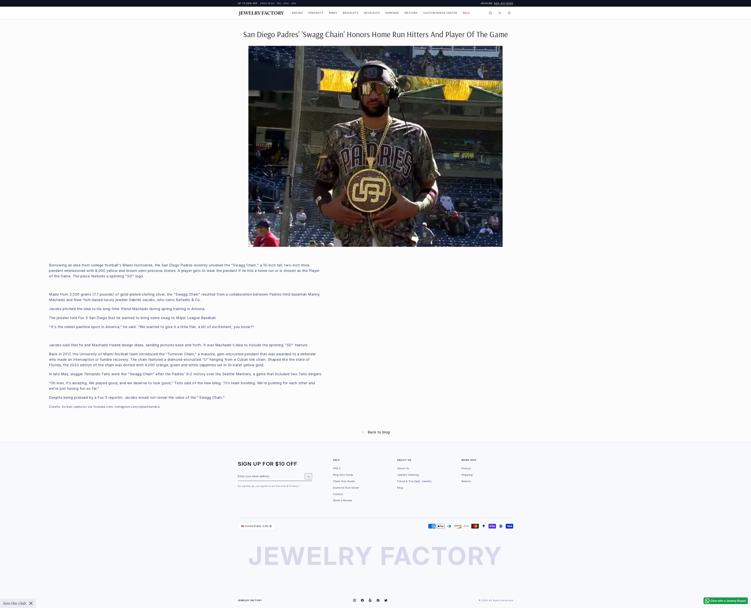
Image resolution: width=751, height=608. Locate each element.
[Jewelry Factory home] (261, 13)
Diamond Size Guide (346, 487)
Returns (466, 481)
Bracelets (351, 13)
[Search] (490, 13)
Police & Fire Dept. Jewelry (414, 481)
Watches (411, 13)
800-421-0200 (503, 3)
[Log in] (500, 13)
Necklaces (372, 13)
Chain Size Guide (344, 481)
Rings (333, 13)
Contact (338, 494)
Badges (297, 13)
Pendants (315, 13)
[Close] (30, 603)
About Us (403, 468)
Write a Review (342, 500)
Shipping (467, 474)
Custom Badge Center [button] (440, 13)
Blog (400, 487)
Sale (466, 13)
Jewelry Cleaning (408, 474)
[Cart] (509, 13)
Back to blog (379, 432)
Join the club (14, 603)
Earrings (392, 13)
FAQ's (337, 468)
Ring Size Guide (343, 474)
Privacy (466, 468)
